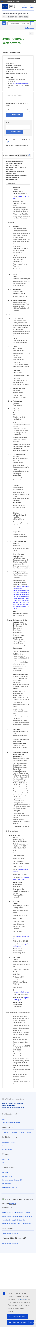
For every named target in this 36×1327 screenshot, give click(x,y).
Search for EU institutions (10, 1233)
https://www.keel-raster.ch (21, 878)
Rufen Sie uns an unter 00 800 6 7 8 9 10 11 (16, 1213)
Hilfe (3, 1119)
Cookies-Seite (22, 1299)
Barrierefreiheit (7, 1149)
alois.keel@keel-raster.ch (21, 83)
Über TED (5, 1159)
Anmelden (24, 7)
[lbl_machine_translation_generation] (8, 142)
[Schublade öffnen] (5, 35)
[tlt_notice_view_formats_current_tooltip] (29, 155)
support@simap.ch (22, 992)
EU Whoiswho (6, 1183)
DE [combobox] (9, 109)
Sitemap (5, 1163)
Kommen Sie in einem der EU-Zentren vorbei (16, 1223)
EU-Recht (5, 1172)
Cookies (5, 1146)
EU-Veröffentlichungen (9, 1187)
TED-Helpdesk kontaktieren (11, 1123)
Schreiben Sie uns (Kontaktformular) (13, 1220)
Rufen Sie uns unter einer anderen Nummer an (17, 1216)
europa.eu (12, 1204)
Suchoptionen (29, 28)
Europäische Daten (8, 1176)
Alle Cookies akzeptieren (17, 1316)
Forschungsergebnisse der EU (12, 1180)
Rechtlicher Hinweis (8, 1142)
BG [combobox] (9, 127)
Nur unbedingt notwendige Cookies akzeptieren (21, 1322)
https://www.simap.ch (21, 999)
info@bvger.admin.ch (21, 937)
